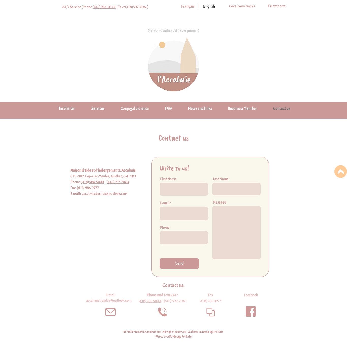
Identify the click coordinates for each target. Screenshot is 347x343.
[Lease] (340, 171)
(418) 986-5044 (104, 7)
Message (219, 202)
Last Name (221, 179)
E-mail (165, 203)
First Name (168, 179)
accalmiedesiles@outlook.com (104, 193)
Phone (165, 227)
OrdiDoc (218, 332)
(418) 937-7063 (118, 182)
